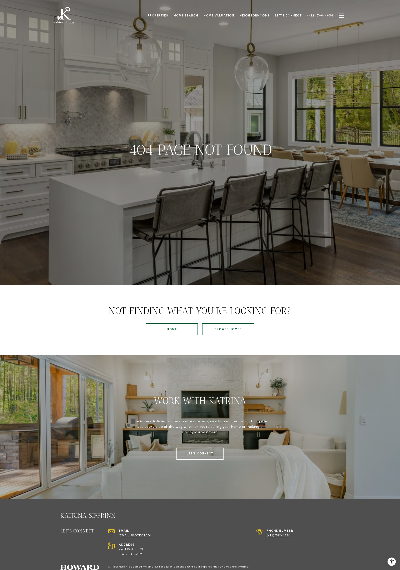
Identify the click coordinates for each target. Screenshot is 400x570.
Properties (158, 15)
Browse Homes (228, 329)
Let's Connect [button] (200, 453)
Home (172, 329)
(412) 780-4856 (278, 535)
